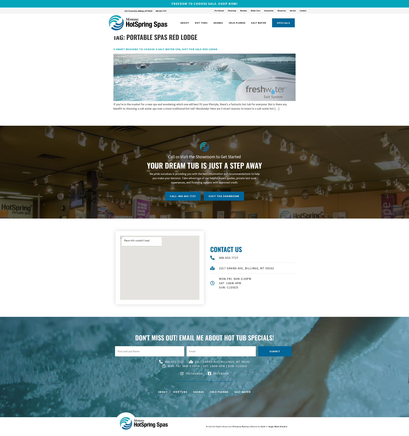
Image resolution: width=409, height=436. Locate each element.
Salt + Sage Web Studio (274, 426)
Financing (232, 10)
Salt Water (258, 22)
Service (293, 10)
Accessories (269, 10)
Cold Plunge (237, 22)
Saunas (218, 22)
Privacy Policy (241, 426)
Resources (282, 10)
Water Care (255, 10)
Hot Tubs (201, 22)
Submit (275, 351)
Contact (303, 10)
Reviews (243, 10)
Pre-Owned (219, 10)
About (185, 22)
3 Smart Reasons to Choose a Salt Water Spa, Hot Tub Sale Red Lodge (165, 49)
